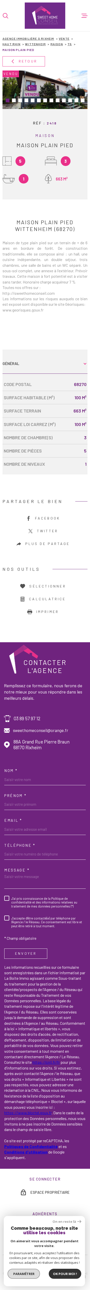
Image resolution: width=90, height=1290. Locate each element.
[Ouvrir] (5, 16)
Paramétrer (23, 1274)
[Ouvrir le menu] (85, 16)
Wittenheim (35, 44)
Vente (64, 38)
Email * (13, 820)
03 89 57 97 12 (27, 718)
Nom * (11, 770)
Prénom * (15, 795)
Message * (17, 870)
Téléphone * (20, 845)
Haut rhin (11, 44)
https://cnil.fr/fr (46, 1062)
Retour (28, 61)
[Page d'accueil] (45, 15)
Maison (56, 44)
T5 (70, 44)
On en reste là (64, 1222)
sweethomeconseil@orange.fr (40, 730)
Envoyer (25, 954)
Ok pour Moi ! (65, 1274)
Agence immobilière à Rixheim (28, 38)
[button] (8, 100)
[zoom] (45, 89)
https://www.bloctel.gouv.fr (28, 1112)
